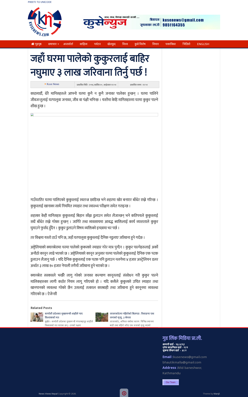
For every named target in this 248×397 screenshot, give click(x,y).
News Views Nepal (48, 393)
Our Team (170, 382)
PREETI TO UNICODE (39, 2)
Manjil (217, 393)
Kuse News (53, 84)
